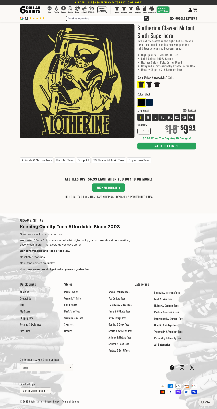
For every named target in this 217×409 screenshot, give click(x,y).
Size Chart (192, 110)
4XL (184, 117)
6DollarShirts (35, 401)
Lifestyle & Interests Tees (167, 292)
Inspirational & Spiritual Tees (168, 318)
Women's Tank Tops (73, 318)
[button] (102, 9)
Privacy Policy (52, 401)
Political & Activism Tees (166, 312)
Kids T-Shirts (70, 305)
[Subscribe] (69, 367)
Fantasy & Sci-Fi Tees (119, 350)
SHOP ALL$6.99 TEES (163, 10)
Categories (141, 284)
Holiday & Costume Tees (166, 305)
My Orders (25, 311)
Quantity (142, 124)
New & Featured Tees (118, 292)
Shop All (83, 160)
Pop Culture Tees (116, 298)
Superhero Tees (139, 160)
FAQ (22, 305)
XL (162, 117)
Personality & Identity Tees (167, 338)
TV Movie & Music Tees (108, 160)
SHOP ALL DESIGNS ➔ (108, 187)
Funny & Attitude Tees (119, 311)
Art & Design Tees (117, 318)
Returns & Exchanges (30, 324)
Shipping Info (26, 318)
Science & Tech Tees (118, 344)
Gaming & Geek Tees (118, 324)
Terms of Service (70, 401)
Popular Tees (65, 160)
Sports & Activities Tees (120, 331)
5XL (191, 117)
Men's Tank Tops (72, 311)
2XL (170, 117)
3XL (177, 117)
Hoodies (68, 331)
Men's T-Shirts (71, 292)
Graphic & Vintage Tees (166, 325)
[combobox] (105, 18)
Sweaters (69, 324)
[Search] (146, 18)
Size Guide (25, 331)
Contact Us (25, 298)
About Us (24, 292)
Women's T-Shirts (72, 298)
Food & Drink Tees (163, 299)
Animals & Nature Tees (37, 160)
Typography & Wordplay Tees (168, 331)
